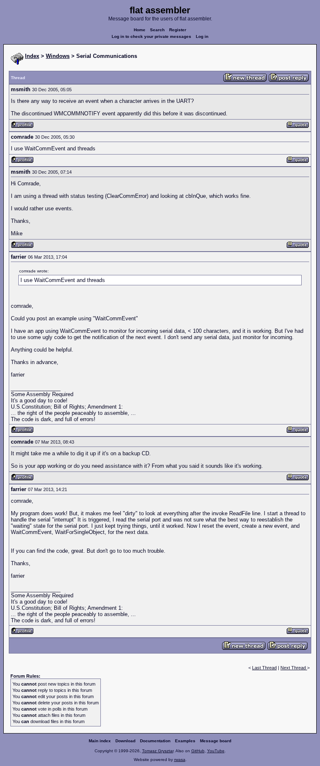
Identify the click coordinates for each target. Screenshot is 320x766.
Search (157, 29)
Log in (202, 36)
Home (139, 29)
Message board (215, 741)
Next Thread (293, 667)
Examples (185, 741)
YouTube (216, 751)
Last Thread (264, 667)
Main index (100, 741)
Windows (58, 56)
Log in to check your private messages (151, 36)
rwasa (179, 759)
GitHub (198, 751)
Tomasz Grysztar (157, 751)
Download (125, 741)
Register (177, 29)
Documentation (155, 741)
